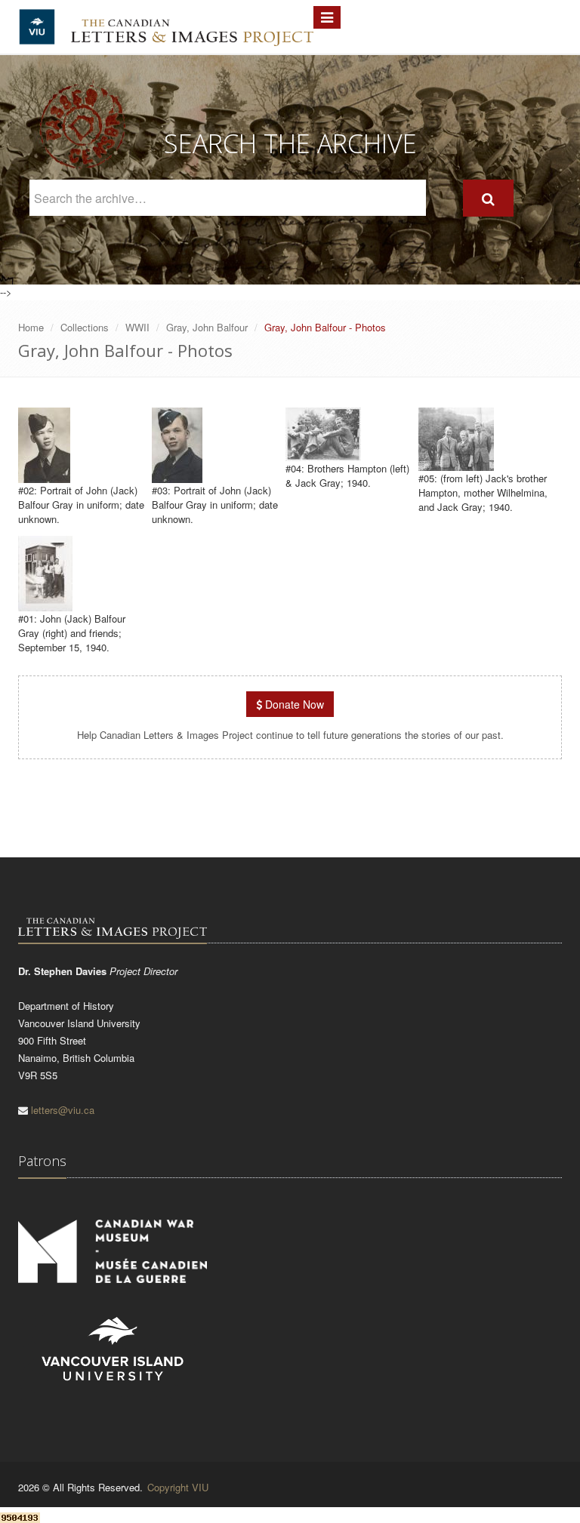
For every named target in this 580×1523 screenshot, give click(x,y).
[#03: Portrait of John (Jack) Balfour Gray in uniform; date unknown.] (177, 476)
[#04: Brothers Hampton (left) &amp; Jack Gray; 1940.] (323, 454)
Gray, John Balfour (207, 327)
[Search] (488, 198)
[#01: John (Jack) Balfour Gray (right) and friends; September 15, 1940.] (45, 604)
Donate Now (293, 704)
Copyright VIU (177, 1487)
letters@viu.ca (62, 1110)
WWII (137, 327)
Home (31, 327)
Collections (84, 327)
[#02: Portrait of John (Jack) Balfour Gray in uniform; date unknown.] (44, 476)
